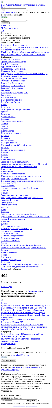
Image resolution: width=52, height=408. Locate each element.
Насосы (4, 155)
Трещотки (5, 200)
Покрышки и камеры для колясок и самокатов (22, 176)
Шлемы (4, 224)
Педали (4, 157)
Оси (3, 109)
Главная (4, 269)
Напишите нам (35, 291)
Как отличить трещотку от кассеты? (26, 197)
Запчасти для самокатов (12, 231)
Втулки (8, 109)
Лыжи (4, 243)
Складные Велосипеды (11, 76)
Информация (7, 57)
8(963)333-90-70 (8, 12)
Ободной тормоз (24, 145)
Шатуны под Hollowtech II (27, 217)
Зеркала (4, 128)
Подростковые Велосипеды (13, 69)
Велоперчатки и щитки (11, 100)
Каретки (5, 135)
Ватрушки (5, 262)
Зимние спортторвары (11, 42)
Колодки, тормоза (9, 143)
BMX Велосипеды (9, 64)
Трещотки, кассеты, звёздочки (15, 195)
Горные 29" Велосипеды (12, 88)
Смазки (4, 190)
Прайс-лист (6, 25)
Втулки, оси (6, 107)
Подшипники (7, 171)
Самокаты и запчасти (11, 40)
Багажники (6, 95)
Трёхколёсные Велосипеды (13, 62)
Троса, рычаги (7, 202)
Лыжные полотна (9, 245)
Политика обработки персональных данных (20, 340)
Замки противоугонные (12, 121)
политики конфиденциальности (26, 367)
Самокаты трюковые (10, 240)
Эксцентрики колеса (20, 109)
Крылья (4, 152)
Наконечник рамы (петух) (26, 164)
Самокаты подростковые (12, 236)
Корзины (5, 147)
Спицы (4, 193)
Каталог (5, 23)
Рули (42, 181)
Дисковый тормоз (9, 145)
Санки (4, 255)
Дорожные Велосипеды (12, 71)
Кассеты (14, 200)
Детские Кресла (8, 116)
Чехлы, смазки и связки (35, 248)
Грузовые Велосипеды (11, 66)
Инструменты (7, 131)
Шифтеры (5, 221)
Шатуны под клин (16, 219)
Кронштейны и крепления (13, 150)
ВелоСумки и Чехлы (10, 102)
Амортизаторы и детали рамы (14, 93)
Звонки (4, 126)
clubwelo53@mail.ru (20, 355)
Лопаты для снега (9, 252)
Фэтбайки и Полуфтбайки (13, 81)
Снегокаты (6, 257)
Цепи (3, 209)
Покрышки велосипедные (13, 174)
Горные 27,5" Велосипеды (13, 85)
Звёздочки (5, 197)
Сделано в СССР (9, 183)
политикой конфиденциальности (25, 406)
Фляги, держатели (9, 205)
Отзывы (41, 5)
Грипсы (4, 112)
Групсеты (5, 114)
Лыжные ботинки (25, 245)
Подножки (6, 169)
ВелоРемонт (20, 5)
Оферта (18, 339)
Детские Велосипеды (10, 59)
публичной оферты (10, 370)
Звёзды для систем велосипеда (15, 214)
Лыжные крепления (16, 248)
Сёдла (28, 188)
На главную (6, 286)
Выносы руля (7, 181)
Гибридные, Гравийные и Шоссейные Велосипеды (24, 73)
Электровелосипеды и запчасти (15, 38)
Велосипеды (6, 33)
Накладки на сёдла (17, 188)
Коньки (4, 250)
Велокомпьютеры (9, 97)
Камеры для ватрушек (11, 259)
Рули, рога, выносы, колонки (14, 178)
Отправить (31, 401)
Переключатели (8, 159)
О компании (31, 5)
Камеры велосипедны (11, 133)
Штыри (34, 188)
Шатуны (5, 212)
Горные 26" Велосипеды (12, 83)
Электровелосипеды (10, 226)
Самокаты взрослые (10, 238)
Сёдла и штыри (8, 186)
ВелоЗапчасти (7, 5)
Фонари (4, 207)
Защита (4, 124)
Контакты (5, 7)
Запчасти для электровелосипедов (16, 228)
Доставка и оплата (29, 54)
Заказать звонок (8, 360)
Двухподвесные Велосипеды (14, 78)
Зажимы (5, 188)
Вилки (4, 104)
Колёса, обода (7, 140)
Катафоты (5, 138)
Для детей (5, 119)
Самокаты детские (9, 233)
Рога (38, 181)
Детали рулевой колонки (24, 181)
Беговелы (5, 90)
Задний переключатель (11, 162)
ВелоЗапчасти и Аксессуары (14, 35)
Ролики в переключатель (26, 166)
